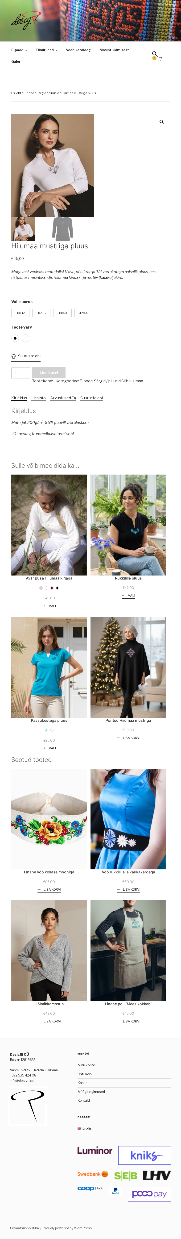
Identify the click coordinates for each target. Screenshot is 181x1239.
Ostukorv (85, 1074)
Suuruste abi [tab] (91, 398)
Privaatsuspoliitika (24, 1228)
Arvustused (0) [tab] (63, 398)
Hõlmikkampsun (49, 1003)
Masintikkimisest (114, 50)
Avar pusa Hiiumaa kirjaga (49, 578)
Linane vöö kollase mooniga (49, 872)
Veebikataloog (78, 50)
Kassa (82, 1083)
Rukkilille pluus (128, 578)
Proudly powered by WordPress (67, 1228)
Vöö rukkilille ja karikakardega (128, 872)
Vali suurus (22, 302)
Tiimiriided (45, 50)
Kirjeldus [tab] (19, 398)
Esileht (16, 93)
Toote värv (21, 327)
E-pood (17, 50)
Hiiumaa (136, 381)
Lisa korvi (49, 373)
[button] (161, 122)
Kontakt (84, 1100)
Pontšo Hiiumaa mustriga (128, 720)
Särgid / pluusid (48, 93)
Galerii (16, 61)
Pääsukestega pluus (49, 720)
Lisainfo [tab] (38, 398)
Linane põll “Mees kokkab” (128, 1003)
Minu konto (86, 1065)
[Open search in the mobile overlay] (156, 54)
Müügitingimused (91, 1092)
